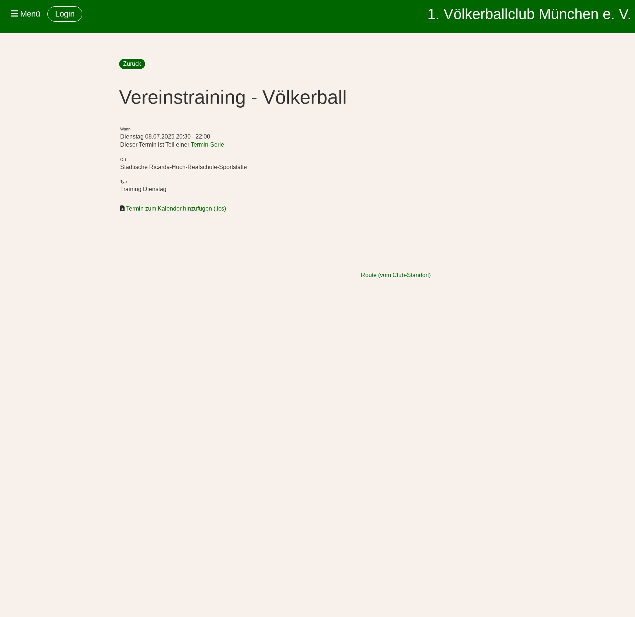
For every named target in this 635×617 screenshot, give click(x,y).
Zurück (132, 64)
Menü (29, 13)
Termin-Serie (207, 144)
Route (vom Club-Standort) (396, 275)
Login (65, 13)
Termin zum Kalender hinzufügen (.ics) (176, 208)
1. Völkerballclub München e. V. (529, 14)
